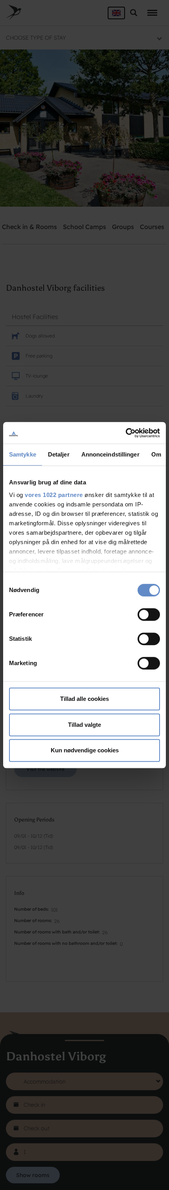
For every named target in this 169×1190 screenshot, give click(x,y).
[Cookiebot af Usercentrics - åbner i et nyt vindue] (125, 433)
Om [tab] (156, 454)
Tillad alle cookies (84, 698)
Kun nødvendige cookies (85, 750)
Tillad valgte (84, 724)
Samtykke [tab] (22, 454)
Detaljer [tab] (59, 454)
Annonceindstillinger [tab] (110, 454)
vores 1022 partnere (54, 494)
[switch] (149, 614)
